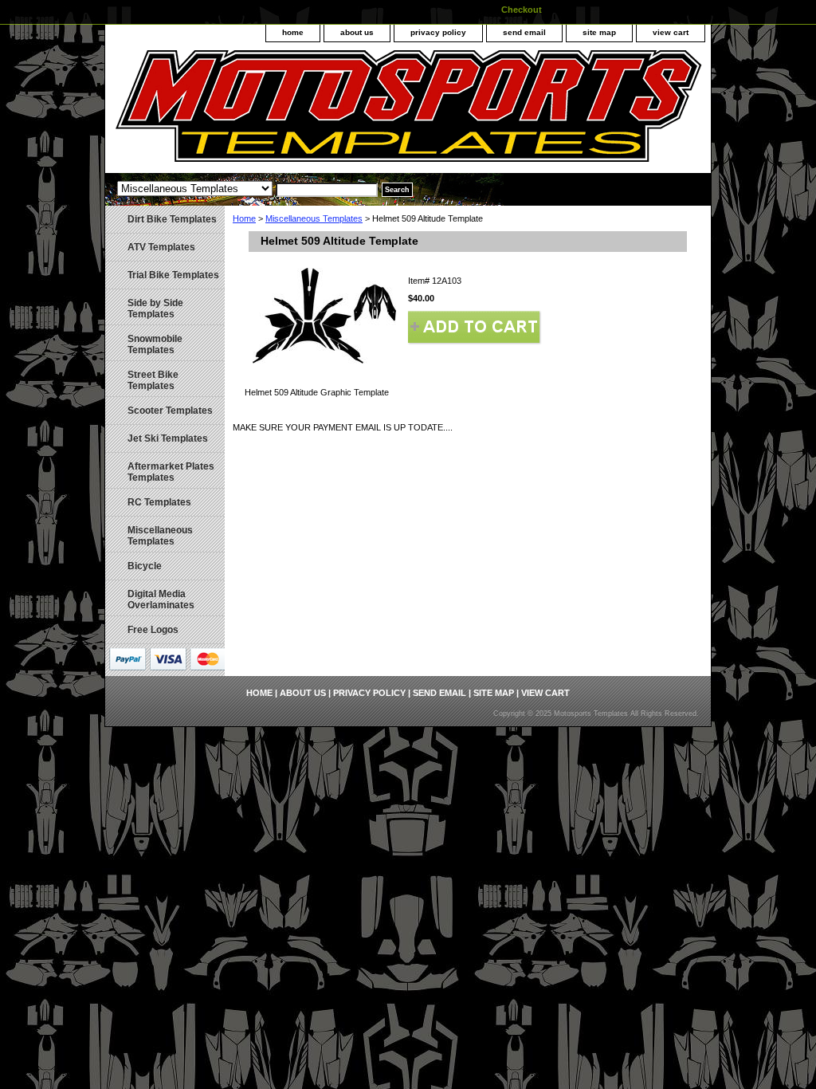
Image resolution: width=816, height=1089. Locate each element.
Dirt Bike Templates (172, 219)
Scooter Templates (170, 410)
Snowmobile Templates (155, 344)
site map (599, 32)
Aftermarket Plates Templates (171, 472)
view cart (670, 32)
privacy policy (438, 32)
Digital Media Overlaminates (161, 599)
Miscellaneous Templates (314, 218)
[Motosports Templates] (304, 111)
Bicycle (145, 566)
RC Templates (159, 502)
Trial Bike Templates (173, 275)
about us (357, 32)
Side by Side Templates (155, 308)
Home (244, 218)
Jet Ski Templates (168, 438)
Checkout (521, 9)
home (293, 32)
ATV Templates (161, 247)
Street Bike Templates (153, 380)
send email (524, 32)
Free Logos (153, 629)
